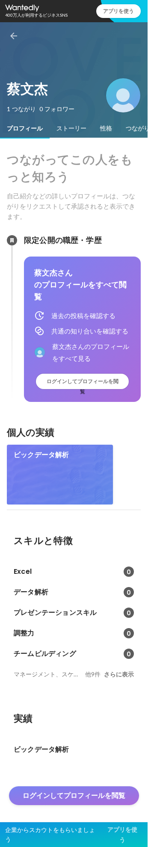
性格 (106, 128)
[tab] (25, 128)
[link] (60, 475)
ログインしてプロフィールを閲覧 (82, 383)
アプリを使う (118, 11)
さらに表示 (119, 674)
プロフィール (25, 128)
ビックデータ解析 (41, 455)
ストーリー (71, 128)
